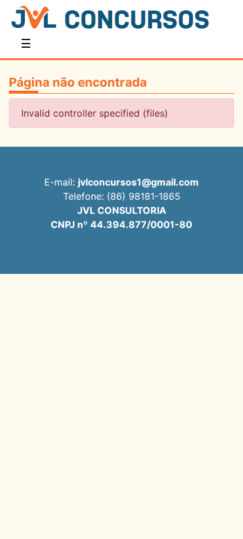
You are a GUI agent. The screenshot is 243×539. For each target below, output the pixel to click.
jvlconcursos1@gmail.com (138, 182)
